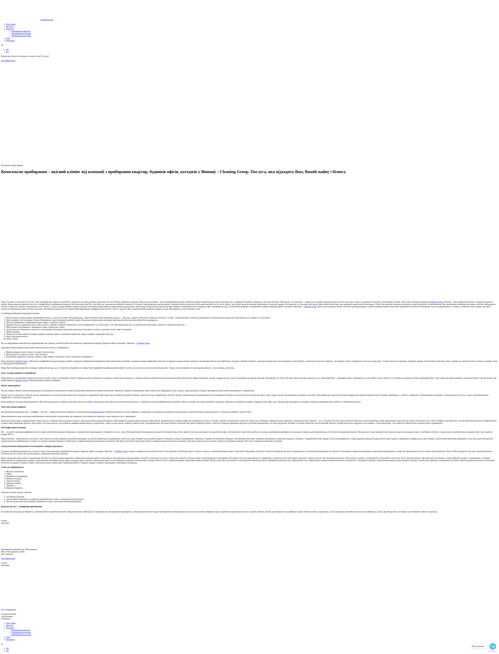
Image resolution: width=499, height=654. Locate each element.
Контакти (10, 40)
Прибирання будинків (21, 33)
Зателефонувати (8, 61)
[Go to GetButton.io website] (493, 651)
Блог (8, 38)
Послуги (10, 29)
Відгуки (9, 26)
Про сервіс (11, 24)
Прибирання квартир (20, 31)
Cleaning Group (435, 302)
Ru (7, 49)
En (7, 52)
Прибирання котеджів (21, 36)
